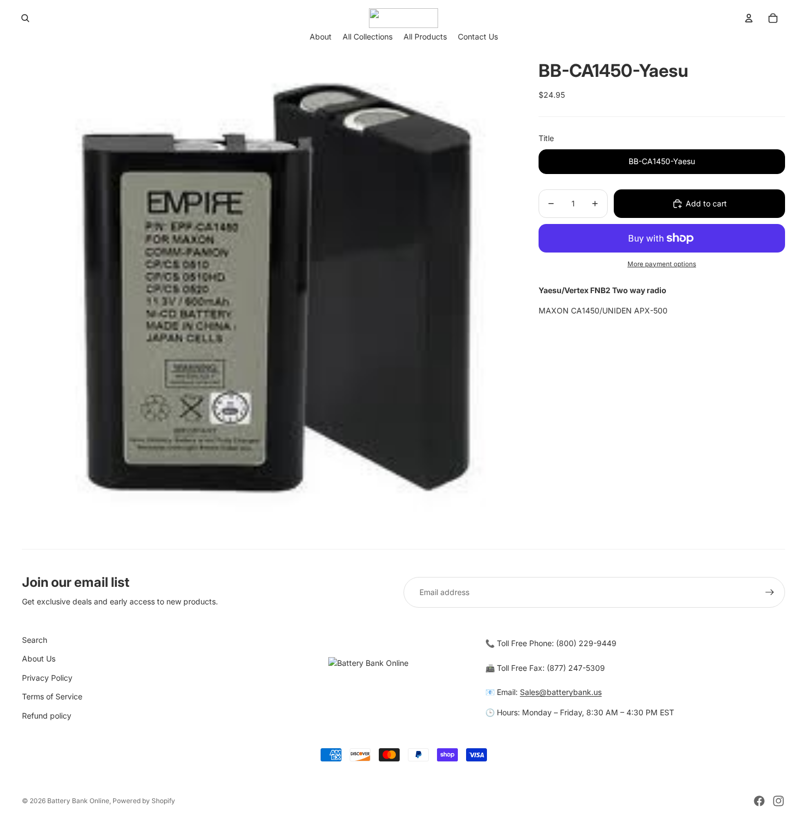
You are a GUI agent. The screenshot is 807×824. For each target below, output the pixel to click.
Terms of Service (52, 696)
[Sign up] (769, 592)
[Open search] (25, 18)
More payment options (661, 264)
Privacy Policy (47, 677)
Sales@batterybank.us (561, 692)
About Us (38, 658)
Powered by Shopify (144, 801)
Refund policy (46, 715)
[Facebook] (759, 801)
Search (34, 639)
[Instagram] (778, 801)
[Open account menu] (749, 18)
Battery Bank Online (78, 801)
